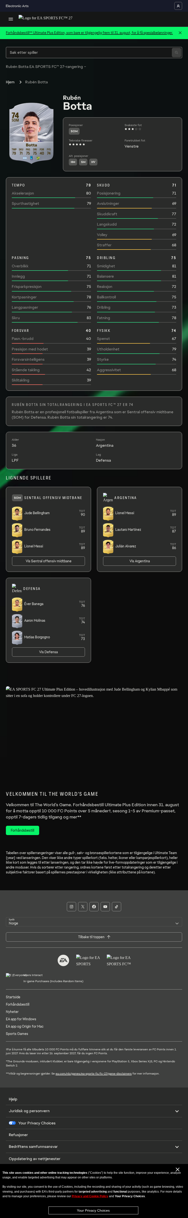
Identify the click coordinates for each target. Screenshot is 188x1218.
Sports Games (17, 1034)
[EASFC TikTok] (116, 906)
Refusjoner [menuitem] (18, 1134)
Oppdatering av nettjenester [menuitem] (34, 1158)
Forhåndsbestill (17, 1004)
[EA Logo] (63, 960)
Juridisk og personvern (29, 1110)
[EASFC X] (82, 906)
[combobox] (94, 921)
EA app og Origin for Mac (25, 1026)
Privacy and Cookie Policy (90, 1196)
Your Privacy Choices (93, 1210)
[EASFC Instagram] (71, 906)
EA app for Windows (21, 1019)
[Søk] (176, 52)
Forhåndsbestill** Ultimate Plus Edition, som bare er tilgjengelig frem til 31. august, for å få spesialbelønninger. (89, 33)
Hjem (10, 82)
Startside (13, 997)
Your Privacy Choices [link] (37, 1123)
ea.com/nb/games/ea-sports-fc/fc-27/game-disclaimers (94, 1074)
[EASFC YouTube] (105, 906)
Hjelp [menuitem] (13, 1099)
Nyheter (12, 1012)
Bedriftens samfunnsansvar (33, 1146)
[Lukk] (180, 33)
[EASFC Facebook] (94, 906)
